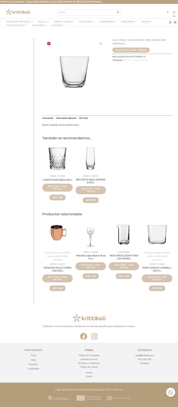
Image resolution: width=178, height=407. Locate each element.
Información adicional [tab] (66, 118)
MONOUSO (38, 25)
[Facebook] (168, 13)
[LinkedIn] (174, 16)
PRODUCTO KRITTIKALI (18, 21)
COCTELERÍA (85, 21)
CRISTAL (140, 40)
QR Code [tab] (83, 118)
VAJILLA (42, 21)
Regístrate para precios (131, 50)
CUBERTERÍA (106, 21)
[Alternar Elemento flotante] (170, 392)
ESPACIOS (57, 25)
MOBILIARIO (127, 21)
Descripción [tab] (47, 118)
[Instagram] (174, 13)
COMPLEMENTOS (15, 25)
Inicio (115, 40)
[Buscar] (118, 12)
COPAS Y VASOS (62, 21)
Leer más (57, 197)
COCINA (145, 21)
